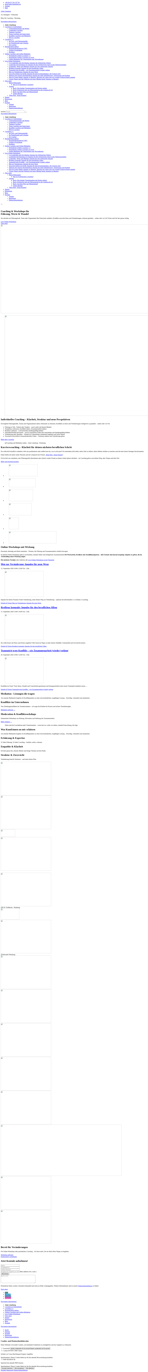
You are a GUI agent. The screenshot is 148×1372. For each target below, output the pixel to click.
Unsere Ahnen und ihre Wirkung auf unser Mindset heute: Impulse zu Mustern (34, 171)
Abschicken (5, 1274)
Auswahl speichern (7, 1368)
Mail (6, 8)
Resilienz (12, 144)
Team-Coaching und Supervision (19, 126)
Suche (7, 1330)
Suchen (3, 111)
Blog (6, 193)
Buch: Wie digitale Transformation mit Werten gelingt (30, 180)
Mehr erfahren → (6, 722)
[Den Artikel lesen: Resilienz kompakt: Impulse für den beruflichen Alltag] (24, 639)
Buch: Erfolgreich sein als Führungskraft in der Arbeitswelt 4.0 (33, 182)
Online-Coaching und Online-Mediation (17, 146)
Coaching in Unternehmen (13, 119)
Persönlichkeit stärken (12, 139)
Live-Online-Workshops (12, 153)
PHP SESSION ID (9, 1359)
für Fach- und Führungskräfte (18, 133)
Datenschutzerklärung (16, 200)
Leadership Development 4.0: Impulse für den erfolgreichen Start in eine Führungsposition (37, 157)
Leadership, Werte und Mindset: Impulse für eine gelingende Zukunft (31, 158)
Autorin (11, 178)
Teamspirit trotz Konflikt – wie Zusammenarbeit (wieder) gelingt (29, 162)
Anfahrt (7, 6)
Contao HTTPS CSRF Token (12, 1351)
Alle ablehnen (30, 1368)
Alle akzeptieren (19, 1368)
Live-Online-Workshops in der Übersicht (41, 560)
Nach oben (4, 1289)
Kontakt (7, 195)
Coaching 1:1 (9, 131)
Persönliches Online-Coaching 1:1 (20, 148)
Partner (7, 189)
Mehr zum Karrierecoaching (10, 461)
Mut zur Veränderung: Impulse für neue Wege (23, 164)
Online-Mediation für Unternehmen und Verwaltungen (26, 151)
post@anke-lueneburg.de (13, 4)
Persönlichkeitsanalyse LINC (18, 140)
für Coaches (13, 137)
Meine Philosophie (15, 175)
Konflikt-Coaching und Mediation (20, 128)
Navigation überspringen (9, 21)
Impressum (12, 198)
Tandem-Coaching (15, 124)
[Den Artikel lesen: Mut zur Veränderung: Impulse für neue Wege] (24, 596)
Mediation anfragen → (8, 710)
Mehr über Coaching (7, 439)
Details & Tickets (21, 603)
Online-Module (18, 186)
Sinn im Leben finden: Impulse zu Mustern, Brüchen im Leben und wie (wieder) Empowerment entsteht (42, 169)
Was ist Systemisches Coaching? (23, 177)
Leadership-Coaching (16, 122)
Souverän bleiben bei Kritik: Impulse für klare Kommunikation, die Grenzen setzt (35, 166)
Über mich (8, 173)
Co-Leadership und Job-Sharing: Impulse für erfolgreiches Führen (30, 155)
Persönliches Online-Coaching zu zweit (21, 149)
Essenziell (6, 1348)
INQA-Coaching (14, 130)
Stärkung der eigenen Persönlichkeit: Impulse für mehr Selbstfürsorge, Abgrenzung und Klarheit (39, 167)
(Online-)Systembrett (15, 142)
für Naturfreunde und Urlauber (18, 135)
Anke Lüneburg (6, 11)
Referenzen (8, 191)
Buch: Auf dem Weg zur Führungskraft (25, 184)
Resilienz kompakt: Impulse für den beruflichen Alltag (26, 160)
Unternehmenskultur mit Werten (19, 120)
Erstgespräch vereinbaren (9, 1257)
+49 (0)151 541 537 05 (12, 2)
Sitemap (7, 1332)
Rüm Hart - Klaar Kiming (54, 455)
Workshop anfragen (7, 1255)
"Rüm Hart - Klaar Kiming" (18, 187)
